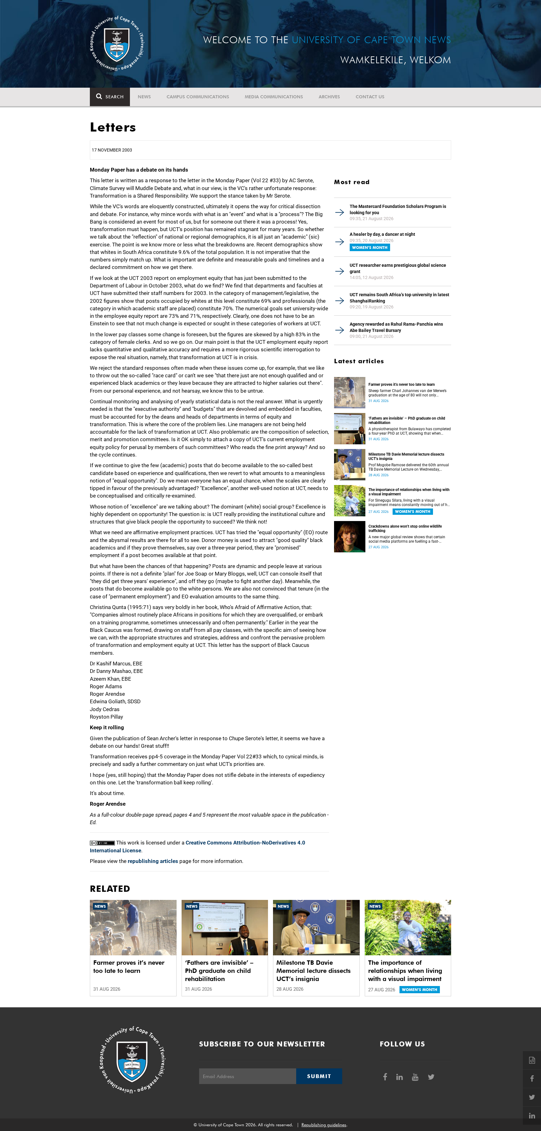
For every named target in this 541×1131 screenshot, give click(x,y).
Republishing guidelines (323, 1124)
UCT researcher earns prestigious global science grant (398, 268)
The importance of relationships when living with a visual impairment (409, 492)
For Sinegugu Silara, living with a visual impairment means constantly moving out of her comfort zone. (409, 502)
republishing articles (153, 861)
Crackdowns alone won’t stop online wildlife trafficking (405, 528)
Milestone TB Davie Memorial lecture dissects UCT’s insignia (406, 456)
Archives (329, 96)
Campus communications (198, 96)
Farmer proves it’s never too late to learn (401, 384)
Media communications (274, 96)
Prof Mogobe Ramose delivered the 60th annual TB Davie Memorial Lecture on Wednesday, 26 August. (408, 467)
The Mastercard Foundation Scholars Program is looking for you (398, 209)
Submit (319, 1076)
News (144, 96)
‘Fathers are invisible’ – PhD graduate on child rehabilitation (406, 420)
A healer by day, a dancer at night (382, 234)
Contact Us (370, 96)
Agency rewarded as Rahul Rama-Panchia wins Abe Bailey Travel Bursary (396, 327)
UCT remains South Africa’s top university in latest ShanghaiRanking (399, 297)
